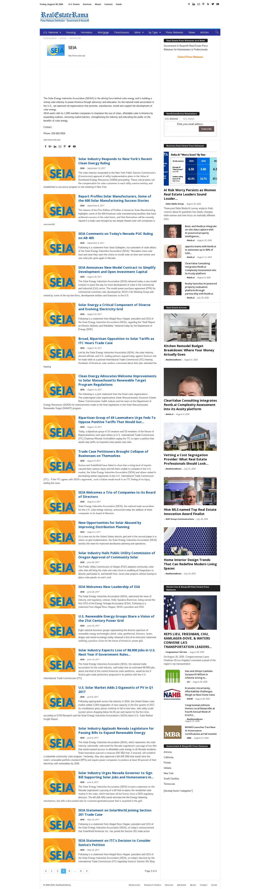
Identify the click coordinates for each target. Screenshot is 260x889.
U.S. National (50, 32)
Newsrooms (134, 885)
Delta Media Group (175, 203)
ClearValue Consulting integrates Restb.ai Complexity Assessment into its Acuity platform (200, 268)
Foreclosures (121, 32)
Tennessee (169, 784)
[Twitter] (213, 4)
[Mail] (199, 4)
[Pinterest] (203, 4)
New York (169, 773)
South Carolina (171, 778)
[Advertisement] (156, 17)
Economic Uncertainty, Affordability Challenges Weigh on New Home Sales (200, 691)
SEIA (82, 168)
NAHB (189, 698)
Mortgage (103, 32)
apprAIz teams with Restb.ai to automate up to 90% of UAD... (200, 250)
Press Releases (174, 32)
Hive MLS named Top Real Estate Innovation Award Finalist (190, 511)
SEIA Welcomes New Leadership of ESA (109, 587)
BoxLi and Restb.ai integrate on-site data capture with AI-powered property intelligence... (201, 231)
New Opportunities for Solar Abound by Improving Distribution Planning (109, 524)
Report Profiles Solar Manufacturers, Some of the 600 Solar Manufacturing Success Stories (114, 198)
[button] (215, 32)
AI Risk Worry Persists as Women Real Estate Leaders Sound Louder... (190, 194)
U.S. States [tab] (188, 119)
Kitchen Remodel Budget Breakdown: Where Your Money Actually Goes (189, 350)
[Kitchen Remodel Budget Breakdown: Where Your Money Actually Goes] (190, 327)
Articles (204, 32)
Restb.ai (190, 240)
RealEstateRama (173, 359)
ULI (188, 681)
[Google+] (50, 146)
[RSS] (208, 4)
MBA (189, 738)
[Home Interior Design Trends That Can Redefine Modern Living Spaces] (190, 541)
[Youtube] (218, 4)
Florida (167, 762)
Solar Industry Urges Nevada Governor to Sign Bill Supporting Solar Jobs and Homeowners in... (116, 775)
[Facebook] (189, 4)
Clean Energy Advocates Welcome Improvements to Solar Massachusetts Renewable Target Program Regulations (117, 380)
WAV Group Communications (180, 519)
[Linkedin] (194, 4)
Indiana (167, 768)
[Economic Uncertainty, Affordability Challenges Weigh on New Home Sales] (172, 693)
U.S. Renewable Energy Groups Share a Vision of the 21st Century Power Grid (116, 618)
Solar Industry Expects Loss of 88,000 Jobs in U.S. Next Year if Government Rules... (116, 652)
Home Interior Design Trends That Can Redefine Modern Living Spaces (190, 564)
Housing (71, 32)
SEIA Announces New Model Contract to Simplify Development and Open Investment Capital (116, 269)
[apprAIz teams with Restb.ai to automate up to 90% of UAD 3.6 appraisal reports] (172, 251)
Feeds (119, 4)
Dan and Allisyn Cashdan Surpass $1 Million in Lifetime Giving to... (199, 674)
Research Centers (152, 885)
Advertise (181, 885)
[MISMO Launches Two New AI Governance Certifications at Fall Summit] (172, 732)
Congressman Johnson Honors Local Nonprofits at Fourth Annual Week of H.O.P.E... (200, 710)
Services (87, 4)
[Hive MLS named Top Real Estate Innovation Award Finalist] (190, 491)
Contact (108, 4)
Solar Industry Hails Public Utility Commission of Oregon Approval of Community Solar (116, 555)
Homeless (86, 32)
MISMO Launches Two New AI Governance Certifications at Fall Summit (201, 730)
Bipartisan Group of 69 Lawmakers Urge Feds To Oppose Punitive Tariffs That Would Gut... (117, 419)
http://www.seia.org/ (76, 56)
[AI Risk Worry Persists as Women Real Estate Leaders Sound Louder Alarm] (190, 168)
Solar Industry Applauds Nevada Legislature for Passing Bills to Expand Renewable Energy (116, 730)
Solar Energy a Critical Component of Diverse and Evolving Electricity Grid (114, 307)
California (168, 757)
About (98, 4)
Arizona (168, 752)
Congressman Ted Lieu (176, 652)
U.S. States (74, 4)
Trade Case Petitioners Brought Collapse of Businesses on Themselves (113, 453)
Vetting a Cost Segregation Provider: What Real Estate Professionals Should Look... (186, 459)
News (192, 32)
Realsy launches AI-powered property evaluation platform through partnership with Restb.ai (201, 288)
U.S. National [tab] (171, 119)
